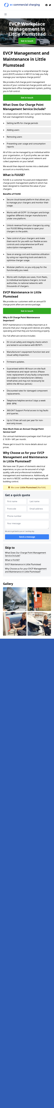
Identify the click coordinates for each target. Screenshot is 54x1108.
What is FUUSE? (12, 560)
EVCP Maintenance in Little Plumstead (23, 564)
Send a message (27, 536)
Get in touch (27, 41)
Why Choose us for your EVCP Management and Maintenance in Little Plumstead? (26, 570)
